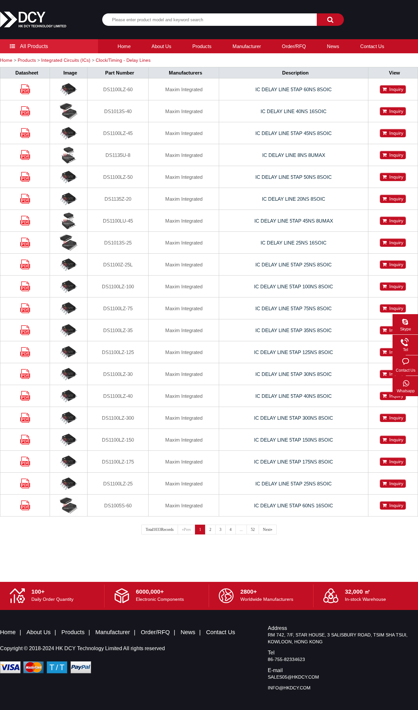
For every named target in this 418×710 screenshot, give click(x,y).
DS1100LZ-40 (118, 396)
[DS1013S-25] (25, 245)
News (333, 46)
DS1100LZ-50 (118, 177)
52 (253, 529)
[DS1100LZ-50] (25, 180)
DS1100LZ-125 (118, 352)
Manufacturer (247, 46)
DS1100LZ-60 (118, 89)
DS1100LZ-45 (118, 133)
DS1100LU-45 (118, 221)
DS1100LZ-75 (118, 308)
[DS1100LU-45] (25, 224)
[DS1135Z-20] (25, 202)
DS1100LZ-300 (118, 418)
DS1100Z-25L (118, 264)
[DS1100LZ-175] (25, 464)
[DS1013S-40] (25, 114)
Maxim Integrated (183, 89)
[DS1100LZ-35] (25, 333)
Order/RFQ (294, 46)
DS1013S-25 (118, 242)
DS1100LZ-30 (118, 374)
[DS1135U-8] (25, 158)
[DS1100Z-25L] (25, 267)
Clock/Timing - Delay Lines (123, 60)
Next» (267, 529)
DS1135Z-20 (117, 199)
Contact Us (372, 46)
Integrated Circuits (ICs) (65, 60)
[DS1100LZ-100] (25, 289)
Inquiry (395, 89)
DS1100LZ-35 (118, 330)
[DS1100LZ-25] (25, 486)
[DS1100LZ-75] (25, 311)
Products (202, 46)
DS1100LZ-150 (118, 440)
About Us (161, 46)
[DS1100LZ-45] (25, 136)
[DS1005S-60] (25, 508)
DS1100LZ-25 (118, 483)
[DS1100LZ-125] (25, 355)
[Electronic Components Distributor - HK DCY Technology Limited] (33, 19)
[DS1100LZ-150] (25, 443)
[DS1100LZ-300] (25, 421)
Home (124, 46)
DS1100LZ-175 (118, 462)
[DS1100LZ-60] (25, 92)
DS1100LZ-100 (118, 286)
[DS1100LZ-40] (25, 399)
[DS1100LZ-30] (25, 377)
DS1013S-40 (118, 111)
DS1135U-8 (117, 155)
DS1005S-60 (118, 505)
